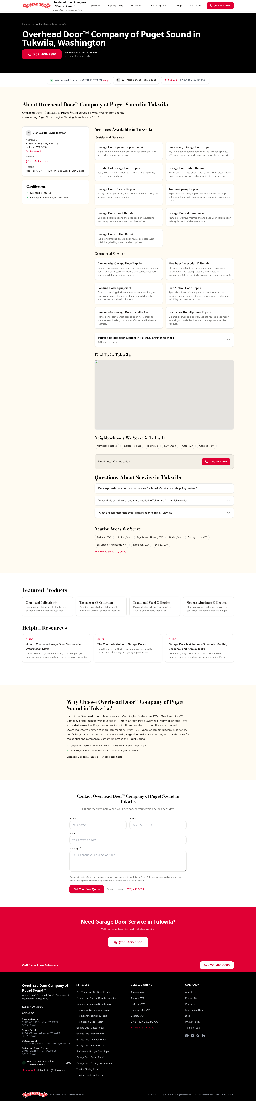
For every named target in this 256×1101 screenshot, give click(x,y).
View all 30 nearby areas (112, 551)
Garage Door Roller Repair (90, 1057)
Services (95, 5)
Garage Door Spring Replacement (94, 1063)
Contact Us (196, 5)
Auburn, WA (137, 998)
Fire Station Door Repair (89, 1021)
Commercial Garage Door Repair (93, 1004)
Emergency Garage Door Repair (93, 1010)
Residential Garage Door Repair (93, 1051)
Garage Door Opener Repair (91, 1039)
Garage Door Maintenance (90, 1033)
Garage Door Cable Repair (90, 1027)
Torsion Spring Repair (88, 1069)
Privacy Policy (139, 877)
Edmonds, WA (141, 544)
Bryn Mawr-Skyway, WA (150, 537)
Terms (151, 877)
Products (136, 5)
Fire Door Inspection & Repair (92, 1016)
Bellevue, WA (104, 537)
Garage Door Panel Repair (90, 1045)
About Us (190, 992)
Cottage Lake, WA (197, 537)
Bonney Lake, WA (140, 1010)
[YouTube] (192, 1035)
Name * (73, 818)
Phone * (133, 818)
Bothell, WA (124, 537)
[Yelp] (198, 1035)
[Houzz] (203, 1035)
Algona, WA (137, 992)
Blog (179, 5)
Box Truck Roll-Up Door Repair (93, 992)
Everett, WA (161, 544)
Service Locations (40, 24)
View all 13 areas (144, 1027)
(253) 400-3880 (222, 5)
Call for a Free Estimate (40, 965)
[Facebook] (187, 1035)
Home (25, 24)
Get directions (32, 151)
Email (72, 833)
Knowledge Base (159, 5)
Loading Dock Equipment (90, 1075)
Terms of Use (192, 1027)
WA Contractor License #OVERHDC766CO (214, 1094)
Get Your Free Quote (87, 889)
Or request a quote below (78, 56)
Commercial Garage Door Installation (96, 998)
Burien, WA (175, 537)
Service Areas (115, 5)
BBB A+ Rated (29, 1025)
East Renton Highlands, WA (112, 544)
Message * (75, 848)
